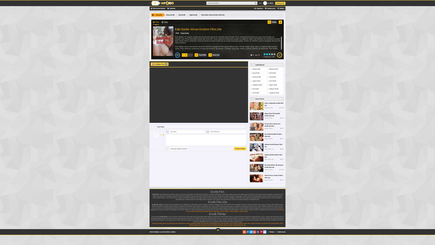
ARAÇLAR (281, 3)
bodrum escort (260, 223)
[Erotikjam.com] (162, 3)
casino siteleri (204, 211)
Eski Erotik (272, 73)
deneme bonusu (214, 211)
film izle (268, 223)
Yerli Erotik (255, 93)
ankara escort (156, 223)
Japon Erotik (256, 81)
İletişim (281, 8)
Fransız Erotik (256, 77)
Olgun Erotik (273, 85)
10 (275, 54)
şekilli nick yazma (219, 223)
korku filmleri (275, 223)
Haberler (172, 8)
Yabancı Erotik (273, 89)
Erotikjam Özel (159, 64)
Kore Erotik (272, 81)
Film (157, 22)
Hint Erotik (272, 77)
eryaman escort (166, 223)
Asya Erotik (256, 73)
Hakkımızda (271, 8)
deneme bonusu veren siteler (227, 225)
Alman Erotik (256, 69)
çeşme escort (207, 225)
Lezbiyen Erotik (257, 85)
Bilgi (166, 22)
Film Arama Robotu (158, 8)
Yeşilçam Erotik (274, 93)
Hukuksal (259, 8)
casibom (240, 223)
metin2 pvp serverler (231, 223)
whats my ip (200, 223)
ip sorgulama (192, 223)
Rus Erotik (255, 89)
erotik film (247, 223)
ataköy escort (198, 225)
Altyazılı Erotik (273, 69)
